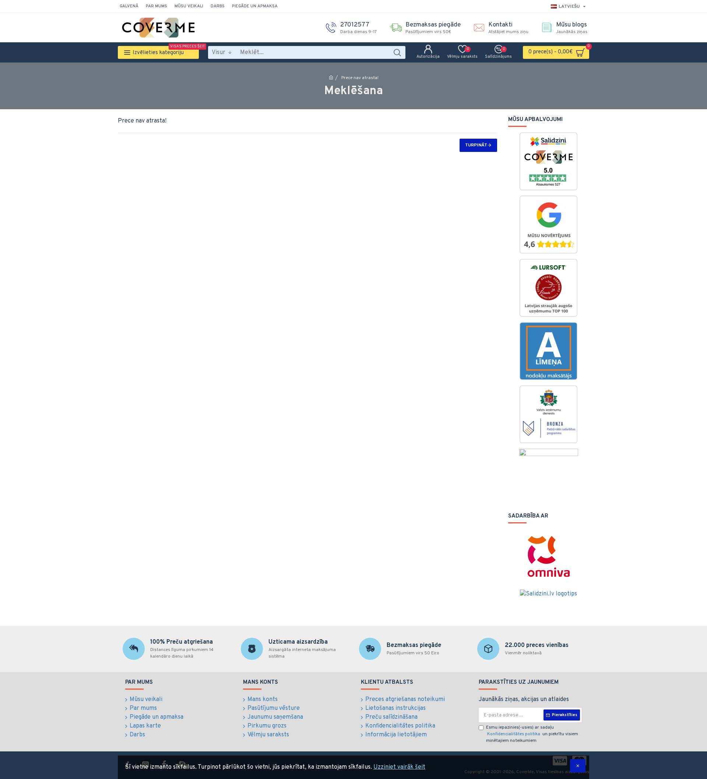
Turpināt (476, 145)
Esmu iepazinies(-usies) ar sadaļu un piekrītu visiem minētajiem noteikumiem (532, 734)
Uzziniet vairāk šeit (399, 767)
